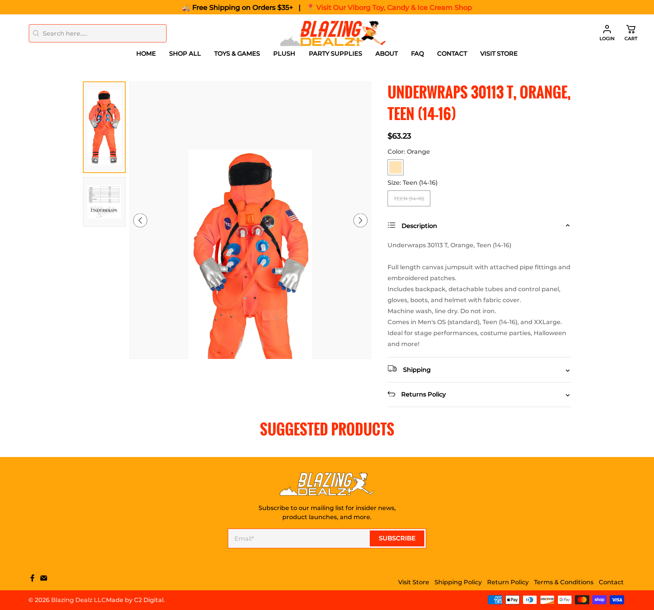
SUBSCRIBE (397, 538)
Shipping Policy (458, 582)
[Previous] (140, 220)
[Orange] (395, 167)
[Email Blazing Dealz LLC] (44, 579)
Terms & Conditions (563, 582)
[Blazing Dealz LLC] (333, 33)
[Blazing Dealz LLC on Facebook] (32, 579)
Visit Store (499, 53)
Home (146, 53)
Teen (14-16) (409, 198)
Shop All (185, 53)
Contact (452, 53)
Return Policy (508, 582)
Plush (284, 53)
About (386, 53)
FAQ (417, 53)
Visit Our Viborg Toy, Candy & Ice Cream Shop (394, 7)
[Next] (360, 220)
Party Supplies (335, 53)
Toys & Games (237, 53)
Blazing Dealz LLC (78, 600)
